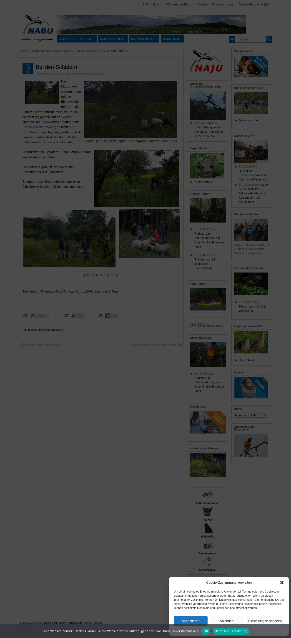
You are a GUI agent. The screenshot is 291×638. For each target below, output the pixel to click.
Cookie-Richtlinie (219, 630)
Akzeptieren (190, 621)
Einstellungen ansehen (265, 621)
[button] (282, 582)
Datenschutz (239, 630)
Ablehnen (226, 621)
